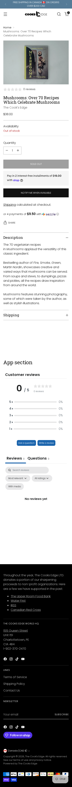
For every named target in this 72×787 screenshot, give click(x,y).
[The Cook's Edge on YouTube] (23, 659)
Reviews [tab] (16, 458)
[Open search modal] (59, 14)
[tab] (38, 458)
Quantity (9, 143)
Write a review (46, 443)
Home (7, 27)
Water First (18, 601)
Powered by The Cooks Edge (20, 763)
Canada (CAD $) (17, 750)
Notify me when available (36, 192)
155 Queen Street (15, 630)
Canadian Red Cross (26, 610)
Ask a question (26, 443)
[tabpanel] (36, 503)
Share (11, 222)
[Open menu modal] (5, 14)
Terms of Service (15, 677)
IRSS (13, 605)
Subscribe (62, 714)
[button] (36, 214)
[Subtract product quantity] (7, 150)
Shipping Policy (14, 684)
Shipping (9, 205)
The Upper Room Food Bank (31, 596)
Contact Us (11, 690)
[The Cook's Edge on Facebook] (5, 659)
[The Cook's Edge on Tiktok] (17, 659)
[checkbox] (14, 486)
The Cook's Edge (15, 107)
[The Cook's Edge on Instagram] (11, 659)
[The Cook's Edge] (36, 14)
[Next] (66, 4)
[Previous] (5, 4)
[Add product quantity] (18, 150)
